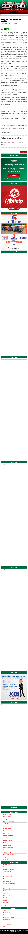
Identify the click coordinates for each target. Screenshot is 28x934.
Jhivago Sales (6, 819)
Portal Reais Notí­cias (8, 826)
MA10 (4, 878)
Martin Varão (6, 842)
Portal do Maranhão (8, 821)
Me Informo (6, 833)
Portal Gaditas (7, 874)
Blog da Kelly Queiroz (8, 869)
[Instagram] (13, 12)
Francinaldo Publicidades (9, 854)
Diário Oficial (6, 912)
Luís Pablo (6, 902)
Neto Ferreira (6, 898)
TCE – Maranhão (7, 924)
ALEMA (5, 910)
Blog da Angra (7, 828)
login (13, 142)
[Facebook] (11, 12)
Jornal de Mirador (8, 814)
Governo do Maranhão (9, 917)
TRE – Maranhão (7, 922)
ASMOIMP (5, 823)
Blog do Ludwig (7, 864)
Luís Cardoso (6, 895)
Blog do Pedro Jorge (8, 835)
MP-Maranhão (6, 919)
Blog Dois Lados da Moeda (10, 905)
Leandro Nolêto (7, 816)
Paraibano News (7, 840)
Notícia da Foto (7, 881)
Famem (5, 915)
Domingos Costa (7, 876)
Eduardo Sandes (7, 838)
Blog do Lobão (7, 845)
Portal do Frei (6, 890)
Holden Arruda (7, 831)
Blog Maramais (7, 857)
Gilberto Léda (6, 859)
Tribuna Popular (7, 852)
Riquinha (5, 893)
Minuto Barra (6, 888)
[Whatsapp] (17, 12)
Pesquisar (3, 149)
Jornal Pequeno (7, 871)
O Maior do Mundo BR (9, 883)
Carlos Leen (6, 886)
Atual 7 (5, 900)
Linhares (5, 867)
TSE (4, 926)
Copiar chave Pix (14, 175)
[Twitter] (15, 12)
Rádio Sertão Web (8, 847)
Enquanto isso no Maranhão (10, 850)
